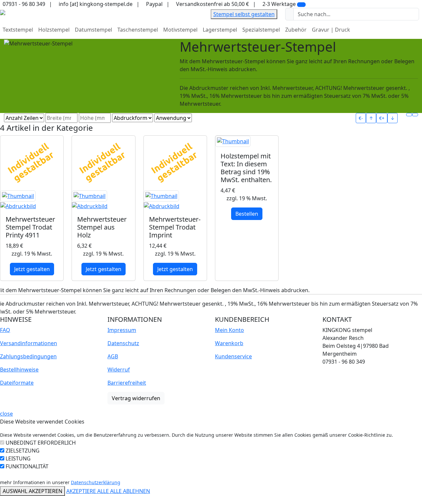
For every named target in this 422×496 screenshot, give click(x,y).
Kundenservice (233, 356)
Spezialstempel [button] (261, 29)
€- (361, 118)
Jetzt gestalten (32, 269)
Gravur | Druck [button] (331, 29)
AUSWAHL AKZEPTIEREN (32, 491)
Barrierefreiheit (126, 382)
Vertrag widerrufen (136, 398)
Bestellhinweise (19, 369)
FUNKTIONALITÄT (27, 466)
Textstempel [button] (18, 29)
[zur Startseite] (2, 11)
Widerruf (118, 369)
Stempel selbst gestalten (244, 14)
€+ (381, 118)
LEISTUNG (18, 458)
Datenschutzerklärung (95, 482)
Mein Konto (229, 330)
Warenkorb (229, 343)
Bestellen (246, 213)
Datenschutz (123, 343)
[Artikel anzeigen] (31, 200)
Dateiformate (17, 382)
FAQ (5, 330)
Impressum (121, 330)
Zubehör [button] (296, 29)
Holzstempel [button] (54, 29)
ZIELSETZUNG (23, 450)
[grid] (409, 114)
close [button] (6, 413)
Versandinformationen (28, 343)
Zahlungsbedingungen (28, 356)
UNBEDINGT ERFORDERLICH (41, 442)
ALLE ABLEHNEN (130, 491)
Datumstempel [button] (93, 29)
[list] (415, 114)
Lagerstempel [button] (220, 29)
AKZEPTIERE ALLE (88, 491)
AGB (112, 356)
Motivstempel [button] (180, 29)
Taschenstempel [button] (137, 29)
